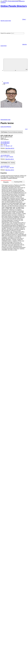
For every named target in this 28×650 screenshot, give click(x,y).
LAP (11, 145)
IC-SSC (7, 167)
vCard (26, 129)
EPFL (2, 145)
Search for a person (6, 33)
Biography (6, 182)
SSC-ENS (12, 167)
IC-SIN (7, 156)
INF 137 (5, 144)
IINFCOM (8, 145)
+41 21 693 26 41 (5, 143)
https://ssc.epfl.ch (9, 170)
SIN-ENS (11, 156)
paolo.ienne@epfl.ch (6, 126)
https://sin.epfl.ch (9, 159)
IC (4, 145)
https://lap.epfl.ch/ (9, 148)
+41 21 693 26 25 (5, 142)
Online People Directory (14, 6)
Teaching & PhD (18, 181)
